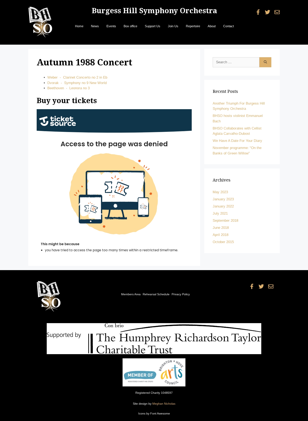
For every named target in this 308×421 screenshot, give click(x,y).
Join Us (173, 26)
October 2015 (223, 242)
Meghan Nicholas (163, 403)
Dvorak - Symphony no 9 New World (77, 83)
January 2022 (223, 206)
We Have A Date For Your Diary (237, 141)
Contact (228, 26)
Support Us (152, 26)
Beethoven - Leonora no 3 (68, 88)
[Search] (265, 62)
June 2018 (221, 228)
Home (79, 26)
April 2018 (220, 235)
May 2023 (220, 192)
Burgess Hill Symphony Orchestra (154, 10)
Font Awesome (160, 413)
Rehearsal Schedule (156, 294)
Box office (130, 26)
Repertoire (193, 26)
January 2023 (223, 199)
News (95, 26)
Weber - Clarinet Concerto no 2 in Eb (77, 77)
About (212, 26)
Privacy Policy (181, 294)
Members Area (131, 294)
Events (111, 26)
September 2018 (225, 221)
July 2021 (220, 213)
